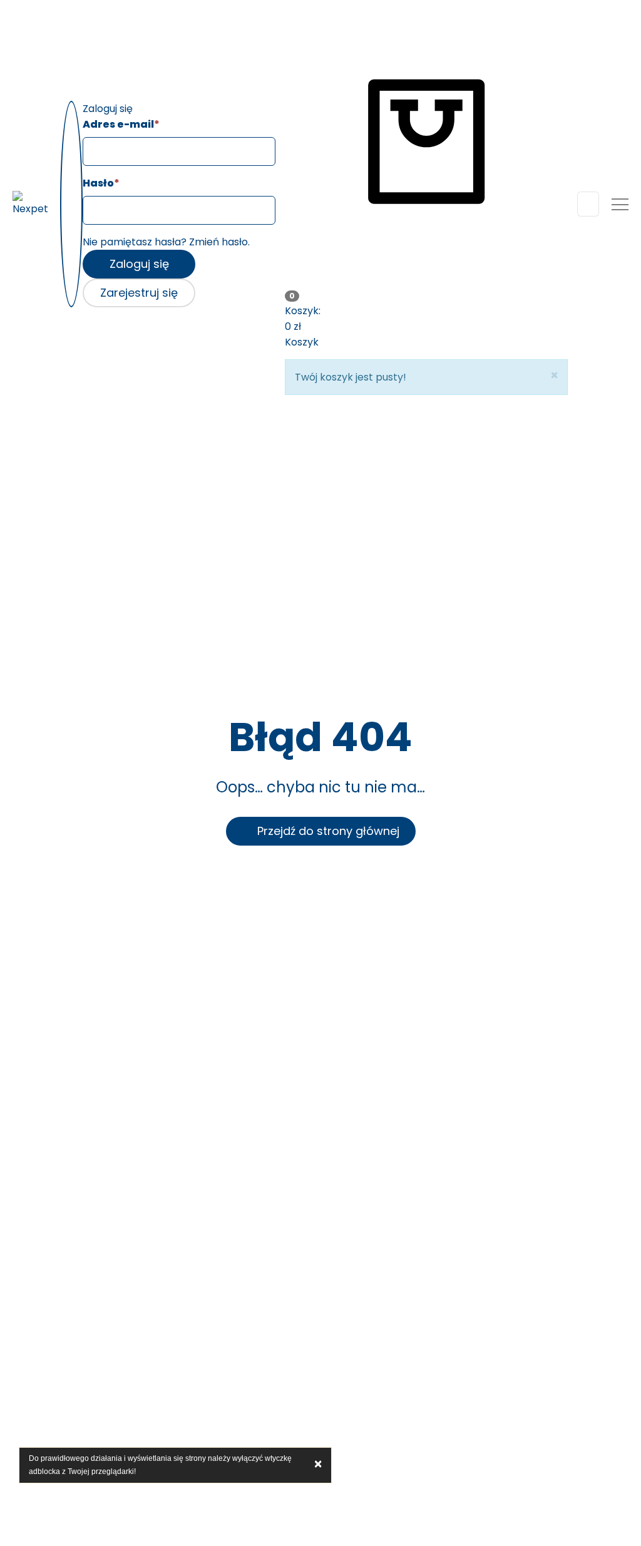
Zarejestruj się (139, 292)
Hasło (101, 183)
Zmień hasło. (219, 242)
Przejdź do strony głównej (325, 831)
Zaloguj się (139, 264)
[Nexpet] (32, 204)
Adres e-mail (121, 124)
